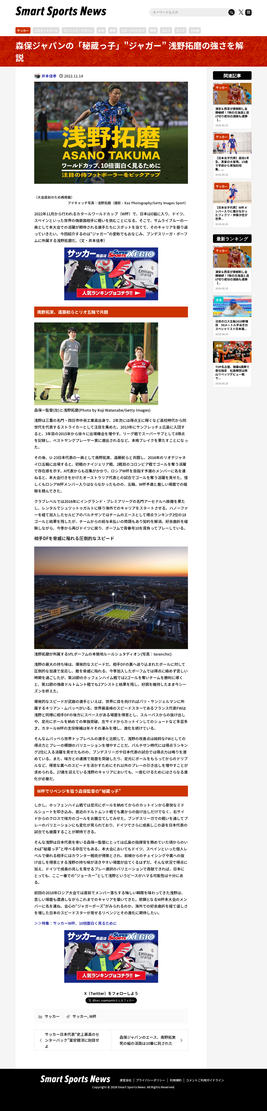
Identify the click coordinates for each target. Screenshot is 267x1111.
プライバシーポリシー (150, 1080)
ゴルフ (166, 30)
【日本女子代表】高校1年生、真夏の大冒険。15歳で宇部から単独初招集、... (232, 163)
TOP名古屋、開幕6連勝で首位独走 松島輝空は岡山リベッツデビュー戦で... (232, 372)
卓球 (113, 30)
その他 (194, 30)
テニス (180, 30)
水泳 (101, 30)
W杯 (92, 1016)
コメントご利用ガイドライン (205, 1080)
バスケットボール (46, 30)
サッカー (23, 30)
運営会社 (125, 1080)
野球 (153, 30)
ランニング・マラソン (78, 30)
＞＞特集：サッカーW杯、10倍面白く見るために (75, 923)
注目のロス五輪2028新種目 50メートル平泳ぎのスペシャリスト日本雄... (231, 325)
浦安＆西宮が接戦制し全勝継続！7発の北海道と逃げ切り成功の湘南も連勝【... (232, 114)
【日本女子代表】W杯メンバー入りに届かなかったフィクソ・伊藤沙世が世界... (231, 213)
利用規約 (175, 1080)
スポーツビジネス (133, 30)
